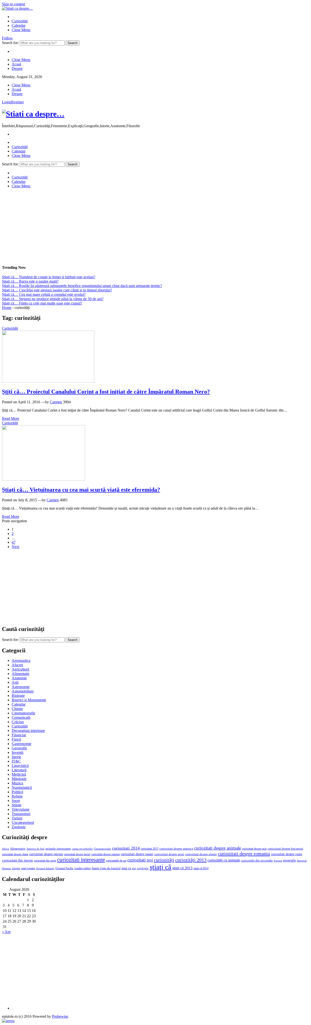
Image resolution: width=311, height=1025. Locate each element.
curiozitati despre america (176, 848)
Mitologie (19, 779)
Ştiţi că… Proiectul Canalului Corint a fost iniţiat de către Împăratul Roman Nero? (106, 391)
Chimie (17, 709)
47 (14, 542)
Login (6, 102)
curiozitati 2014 (126, 848)
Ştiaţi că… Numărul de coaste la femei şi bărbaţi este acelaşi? (48, 277)
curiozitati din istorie (17, 860)
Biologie (18, 695)
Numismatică (22, 787)
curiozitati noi (140, 860)
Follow (7, 38)
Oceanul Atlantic (45, 868)
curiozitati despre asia (254, 848)
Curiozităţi (20, 21)
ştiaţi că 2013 (182, 868)
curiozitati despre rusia (286, 854)
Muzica (17, 783)
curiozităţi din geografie (257, 860)
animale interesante (58, 848)
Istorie (16, 757)
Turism (17, 818)
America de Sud (35, 848)
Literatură (19, 770)
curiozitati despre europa (46, 854)
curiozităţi (164, 860)
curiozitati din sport (45, 860)
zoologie (143, 868)
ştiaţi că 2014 (200, 868)
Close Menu (21, 30)
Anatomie (19, 678)
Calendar (19, 25)
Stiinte (16, 805)
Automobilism (23, 691)
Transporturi (21, 814)
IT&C (16, 761)
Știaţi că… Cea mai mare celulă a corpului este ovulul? (44, 294)
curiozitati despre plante (201, 854)
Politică (17, 792)
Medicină (19, 774)
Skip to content (13, 4)
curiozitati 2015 (149, 848)
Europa (278, 860)
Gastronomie (21, 744)
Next (15, 547)
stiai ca (126, 868)
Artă (15, 682)
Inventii (17, 752)
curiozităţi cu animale (223, 860)
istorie (16, 868)
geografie (289, 860)
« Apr (6, 932)
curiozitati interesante (81, 859)
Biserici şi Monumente (29, 700)
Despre (17, 68)
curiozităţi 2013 (191, 860)
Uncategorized (23, 822)
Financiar (19, 735)
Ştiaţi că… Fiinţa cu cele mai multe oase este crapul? (42, 303)
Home (6, 308)
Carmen (56, 402)
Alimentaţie (20, 674)
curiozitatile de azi (116, 860)
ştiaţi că (160, 867)
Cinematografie (23, 713)
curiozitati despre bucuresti (285, 848)
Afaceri (17, 665)
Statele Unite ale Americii (106, 868)
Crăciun (18, 722)
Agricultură (20, 669)
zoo (134, 868)
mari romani (28, 868)
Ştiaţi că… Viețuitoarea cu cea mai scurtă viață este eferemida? (81, 489)
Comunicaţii (21, 717)
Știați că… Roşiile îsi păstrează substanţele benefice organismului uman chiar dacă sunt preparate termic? (82, 286)
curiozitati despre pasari (137, 854)
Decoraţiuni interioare (28, 730)
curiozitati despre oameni (105, 854)
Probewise (60, 1016)
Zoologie (19, 827)
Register (17, 102)
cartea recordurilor (82, 848)
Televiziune (20, 809)
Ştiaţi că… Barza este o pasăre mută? (30, 281)
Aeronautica (21, 660)
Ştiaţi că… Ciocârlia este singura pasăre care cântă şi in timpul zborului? (57, 290)
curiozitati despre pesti (169, 854)
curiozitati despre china (15, 854)
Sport (16, 801)
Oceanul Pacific (64, 868)
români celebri (82, 868)
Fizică (16, 739)
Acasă (16, 64)
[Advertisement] (148, 226)
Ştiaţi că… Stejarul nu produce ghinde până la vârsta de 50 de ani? (53, 299)
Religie (17, 796)
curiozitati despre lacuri (77, 854)
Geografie (19, 748)
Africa (5, 848)
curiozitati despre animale (217, 848)
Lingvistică (20, 766)
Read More (10, 418)
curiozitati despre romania (244, 853)
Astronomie (21, 687)
